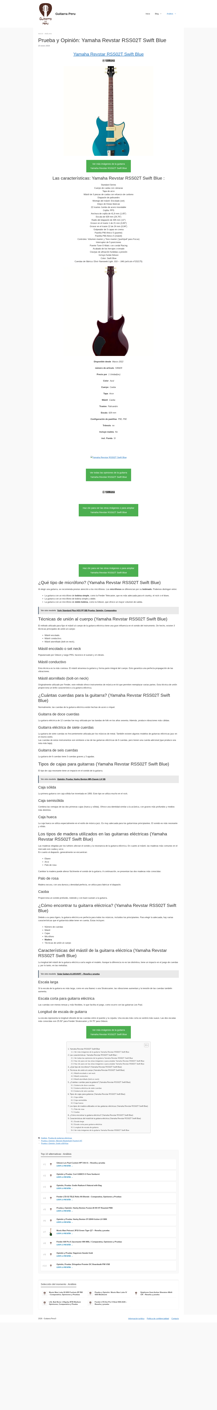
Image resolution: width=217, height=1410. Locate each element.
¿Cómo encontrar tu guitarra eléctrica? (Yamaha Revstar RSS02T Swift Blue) (101, 1115)
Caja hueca (78, 1103)
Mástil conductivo (81, 1076)
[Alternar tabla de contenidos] (145, 1045)
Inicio (148, 14)
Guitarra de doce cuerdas (84, 1085)
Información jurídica (136, 1318)
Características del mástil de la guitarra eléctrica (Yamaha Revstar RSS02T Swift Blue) (105, 1118)
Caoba (76, 1112)
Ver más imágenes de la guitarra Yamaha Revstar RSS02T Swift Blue (101, 1052)
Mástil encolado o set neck (84, 1073)
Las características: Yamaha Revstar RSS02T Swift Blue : (93, 1055)
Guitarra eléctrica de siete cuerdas (88, 1088)
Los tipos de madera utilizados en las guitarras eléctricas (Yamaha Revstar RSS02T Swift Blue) (109, 1106)
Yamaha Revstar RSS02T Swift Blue (108, 54)
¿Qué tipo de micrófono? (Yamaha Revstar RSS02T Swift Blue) (96, 1067)
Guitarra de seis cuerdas (84, 1091)
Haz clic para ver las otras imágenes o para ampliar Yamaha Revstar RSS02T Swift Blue (109, 1061)
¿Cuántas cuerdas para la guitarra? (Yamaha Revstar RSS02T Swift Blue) (100, 1082)
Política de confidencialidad (158, 1318)
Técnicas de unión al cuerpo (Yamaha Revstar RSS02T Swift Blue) (97, 1070)
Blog (157, 14)
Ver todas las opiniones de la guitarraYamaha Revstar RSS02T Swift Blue (108, 474)
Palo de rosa (79, 1109)
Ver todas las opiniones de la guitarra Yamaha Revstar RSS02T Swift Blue (103, 1058)
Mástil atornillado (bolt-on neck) (86, 1079)
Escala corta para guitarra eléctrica (88, 1124)
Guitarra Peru (65, 14)
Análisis (170, 14)
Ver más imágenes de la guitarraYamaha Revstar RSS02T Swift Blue (108, 166)
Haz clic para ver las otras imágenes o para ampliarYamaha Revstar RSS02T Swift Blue (108, 510)
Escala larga (79, 1121)
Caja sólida (78, 1097)
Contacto (175, 1318)
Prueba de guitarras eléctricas (60, 1138)
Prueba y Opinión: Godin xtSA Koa (54, 1143)
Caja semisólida (80, 1100)
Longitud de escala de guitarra (86, 1127)
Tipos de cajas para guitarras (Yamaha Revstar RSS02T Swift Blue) (97, 1094)
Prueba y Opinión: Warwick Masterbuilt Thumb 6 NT (61, 1141)
